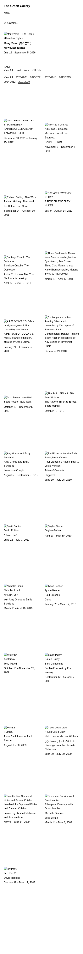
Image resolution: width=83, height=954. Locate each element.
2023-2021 (36, 77)
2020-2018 (50, 77)
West (27, 70)
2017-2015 (65, 77)
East (18, 70)
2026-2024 (21, 77)
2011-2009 (24, 82)
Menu (7, 12)
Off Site (36, 70)
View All (8, 70)
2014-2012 (9, 82)
